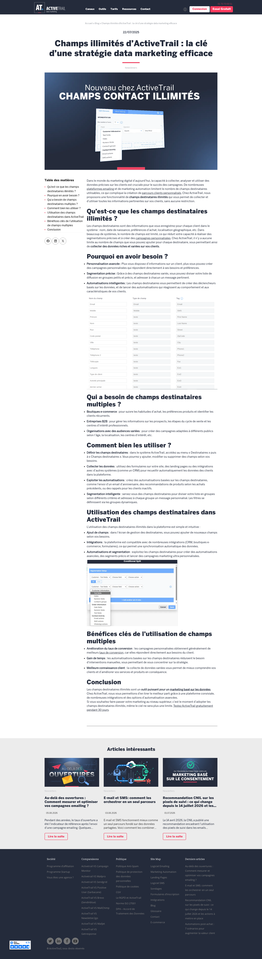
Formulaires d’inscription (165, 894)
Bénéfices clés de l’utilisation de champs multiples (65, 223)
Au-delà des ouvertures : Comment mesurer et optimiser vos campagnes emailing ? (71, 802)
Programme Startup (58, 871)
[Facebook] (67, 941)
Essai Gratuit (222, 9)
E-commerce (158, 922)
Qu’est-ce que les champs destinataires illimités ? (63, 189)
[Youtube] (75, 941)
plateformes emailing (100, 189)
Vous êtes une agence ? (60, 877)
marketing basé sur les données (190, 689)
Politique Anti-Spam (127, 866)
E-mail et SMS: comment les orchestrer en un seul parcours (130, 800)
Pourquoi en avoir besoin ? (63, 195)
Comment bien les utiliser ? (64, 208)
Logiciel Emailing (160, 866)
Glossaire (156, 911)
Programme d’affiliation (60, 866)
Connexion (199, 9)
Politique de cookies (127, 886)
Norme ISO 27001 (126, 903)
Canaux (90, 9)
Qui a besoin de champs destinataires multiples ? (62, 202)
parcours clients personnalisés (161, 193)
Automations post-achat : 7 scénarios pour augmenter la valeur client (200, 928)
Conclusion (54, 230)
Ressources (129, 9)
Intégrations (158, 900)
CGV (118, 892)
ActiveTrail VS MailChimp (95, 908)
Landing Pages (159, 877)
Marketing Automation (163, 871)
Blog (97, 24)
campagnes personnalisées (153, 238)
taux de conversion (111, 653)
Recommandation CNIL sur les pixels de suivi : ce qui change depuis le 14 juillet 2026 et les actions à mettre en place (188, 802)
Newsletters (131, 68)
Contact (145, 9)
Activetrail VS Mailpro (93, 876)
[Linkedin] (58, 941)
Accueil (89, 24)
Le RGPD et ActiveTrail (128, 897)
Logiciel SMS (158, 883)
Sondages (156, 888)
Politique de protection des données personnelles (129, 876)
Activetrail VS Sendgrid (94, 882)
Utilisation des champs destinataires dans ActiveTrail (65, 215)
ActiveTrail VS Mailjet (93, 923)
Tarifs (114, 9)
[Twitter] (50, 941)
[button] (48, 241)
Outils (102, 9)
